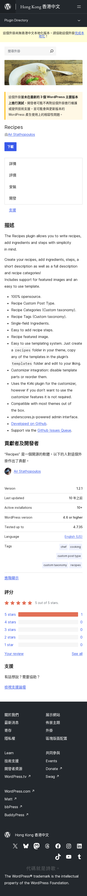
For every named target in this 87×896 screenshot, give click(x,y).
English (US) (74, 536)
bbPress (13, 807)
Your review (14, 653)
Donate (54, 768)
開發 (12, 198)
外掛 (49, 730)
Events (51, 761)
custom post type (69, 556)
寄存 (8, 730)
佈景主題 (53, 722)
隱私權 (9, 738)
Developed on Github (28, 423)
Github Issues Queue (54, 430)
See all (77, 653)
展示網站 (53, 715)
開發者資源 (13, 768)
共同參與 (53, 753)
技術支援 (11, 761)
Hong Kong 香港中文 (32, 835)
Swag (52, 776)
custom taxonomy (55, 565)
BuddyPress (16, 815)
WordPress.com (19, 791)
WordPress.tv (17, 776)
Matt (10, 799)
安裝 (12, 187)
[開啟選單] (80, 6)
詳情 (12, 163)
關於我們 (11, 715)
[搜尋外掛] (51, 51)
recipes (75, 565)
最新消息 (11, 722)
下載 (10, 146)
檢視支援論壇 (15, 687)
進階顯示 (11, 578)
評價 (12, 175)
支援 (12, 210)
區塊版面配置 (56, 738)
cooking (75, 546)
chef (63, 546)
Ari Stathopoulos (21, 134)
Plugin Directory (16, 20)
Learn (9, 753)
